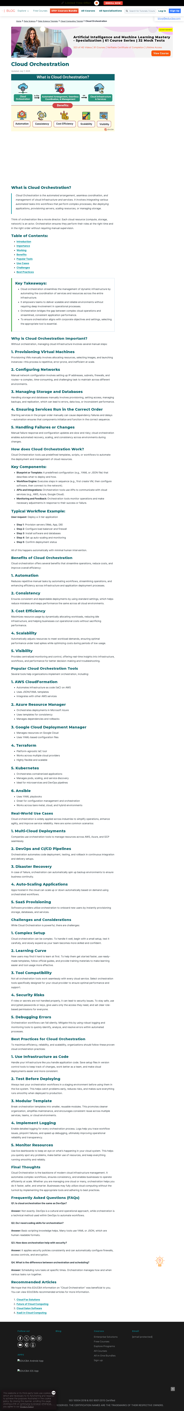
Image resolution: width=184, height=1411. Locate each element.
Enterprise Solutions (106, 1336)
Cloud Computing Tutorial (71, 21)
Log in (162, 11)
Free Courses (40, 11)
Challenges (23, 267)
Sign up (98, 1360)
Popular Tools (25, 258)
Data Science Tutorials (48, 21)
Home (18, 21)
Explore (22, 11)
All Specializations (110, 11)
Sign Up (174, 11)
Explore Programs (104, 1346)
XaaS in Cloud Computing (31, 1312)
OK (53, 1393)
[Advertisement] (147, 101)
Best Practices (25, 272)
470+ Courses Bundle (64, 11)
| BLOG (9, 11)
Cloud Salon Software (29, 1308)
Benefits (22, 254)
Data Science (30, 21)
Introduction (24, 241)
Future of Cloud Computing (32, 1304)
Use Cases (23, 263)
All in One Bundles (105, 1355)
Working (21, 250)
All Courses (88, 11)
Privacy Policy (27, 1406)
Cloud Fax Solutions (28, 1299)
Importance (23, 245)
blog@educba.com (169, 18)
